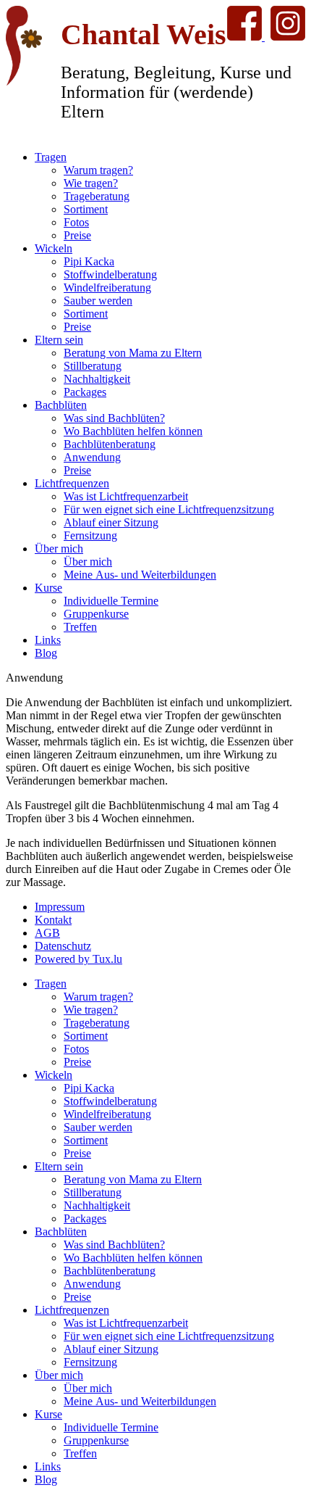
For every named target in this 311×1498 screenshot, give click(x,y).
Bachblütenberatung (110, 444)
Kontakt (53, 920)
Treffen (80, 627)
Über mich (59, 548)
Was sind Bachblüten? (114, 418)
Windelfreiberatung (107, 287)
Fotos (76, 222)
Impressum (60, 907)
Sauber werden (98, 300)
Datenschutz (63, 946)
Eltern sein (59, 340)
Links (48, 640)
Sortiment (86, 209)
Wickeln (53, 248)
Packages (85, 392)
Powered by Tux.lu (78, 959)
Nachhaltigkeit (97, 379)
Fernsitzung (90, 535)
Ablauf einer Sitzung (111, 522)
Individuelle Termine (111, 601)
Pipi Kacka (89, 261)
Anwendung (92, 457)
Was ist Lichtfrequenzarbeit (126, 496)
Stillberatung (93, 366)
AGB (47, 933)
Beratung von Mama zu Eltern (133, 353)
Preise (77, 235)
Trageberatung (96, 196)
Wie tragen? (91, 183)
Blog (46, 653)
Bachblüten (61, 405)
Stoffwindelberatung (110, 274)
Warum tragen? (98, 170)
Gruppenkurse (96, 614)
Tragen (51, 157)
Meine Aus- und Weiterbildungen (140, 574)
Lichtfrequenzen (72, 483)
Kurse (48, 588)
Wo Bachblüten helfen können (133, 431)
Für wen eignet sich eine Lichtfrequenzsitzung (169, 509)
